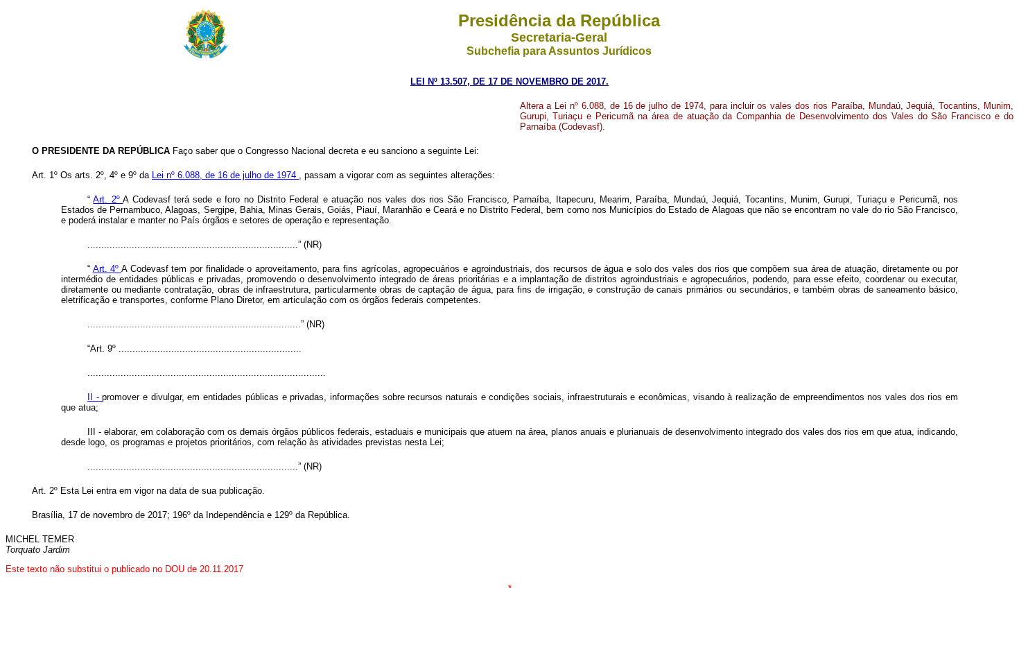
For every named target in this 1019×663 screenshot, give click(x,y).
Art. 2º (108, 199)
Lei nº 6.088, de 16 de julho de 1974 (225, 175)
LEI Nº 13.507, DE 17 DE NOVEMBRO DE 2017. (509, 81)
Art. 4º (107, 269)
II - (94, 397)
